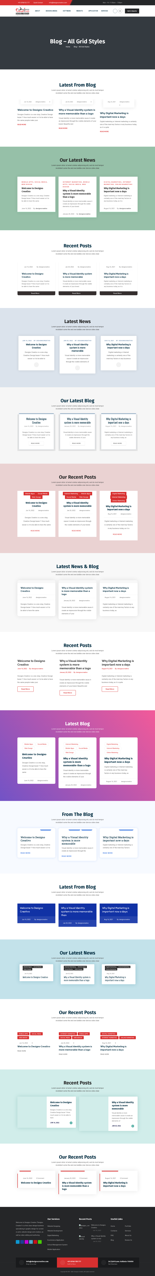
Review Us (128, 1240)
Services (128, 1231)
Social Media (41, 182)
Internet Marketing (72, 182)
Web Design (27, 184)
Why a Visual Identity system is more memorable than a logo (77, 193)
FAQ (112, 1235)
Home (68, 47)
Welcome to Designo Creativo (35, 109)
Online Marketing (123, 184)
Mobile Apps (27, 182)
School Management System (57, 1245)
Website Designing (53, 1226)
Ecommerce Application (55, 1240)
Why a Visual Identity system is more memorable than (76, 911)
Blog (112, 1240)
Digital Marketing (113, 182)
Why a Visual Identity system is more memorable (77, 347)
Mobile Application (53, 1249)
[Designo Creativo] (22, 11)
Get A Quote (132, 11)
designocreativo (40, 102)
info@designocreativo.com (37, 1261)
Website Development (55, 1231)
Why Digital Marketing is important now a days (118, 346)
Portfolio (128, 1226)
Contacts (114, 1231)
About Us (128, 1235)
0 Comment (40, 1178)
